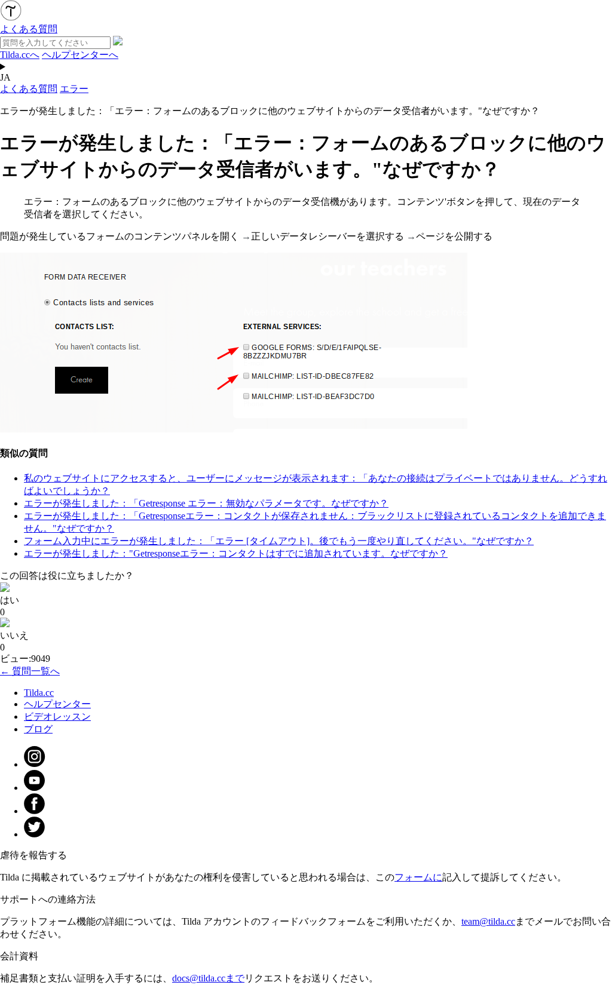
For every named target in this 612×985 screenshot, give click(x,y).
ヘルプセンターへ (80, 55)
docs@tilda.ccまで (208, 978)
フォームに (418, 877)
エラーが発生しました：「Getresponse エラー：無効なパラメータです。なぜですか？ (206, 503)
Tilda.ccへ (19, 55)
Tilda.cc (39, 693)
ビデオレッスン (57, 716)
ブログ (38, 729)
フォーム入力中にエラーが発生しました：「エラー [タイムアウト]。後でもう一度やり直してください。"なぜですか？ (279, 541)
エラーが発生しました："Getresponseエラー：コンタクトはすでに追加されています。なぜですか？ (236, 553)
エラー (74, 89)
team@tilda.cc (488, 921)
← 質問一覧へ (30, 671)
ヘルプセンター (57, 704)
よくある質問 (28, 89)
